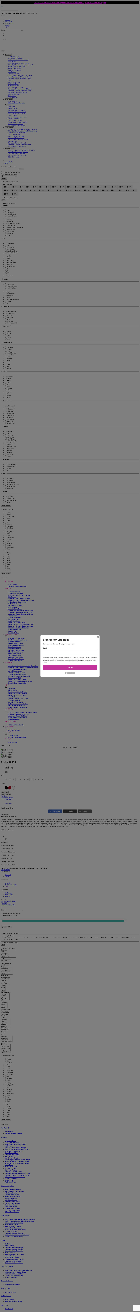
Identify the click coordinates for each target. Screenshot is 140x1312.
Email (45, 648)
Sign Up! (70, 667)
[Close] (98, 637)
